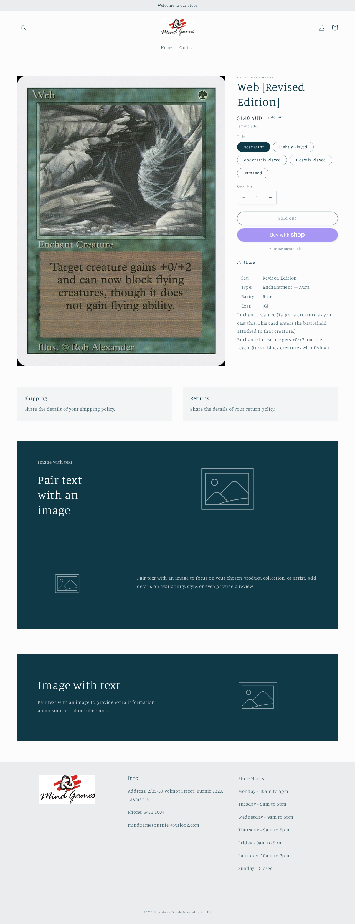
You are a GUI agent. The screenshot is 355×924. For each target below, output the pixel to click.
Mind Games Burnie (168, 912)
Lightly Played (293, 146)
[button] (23, 27)
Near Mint (253, 146)
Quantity (244, 186)
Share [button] (249, 262)
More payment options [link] (287, 249)
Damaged (252, 173)
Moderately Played (262, 160)
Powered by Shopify (197, 912)
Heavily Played (311, 160)
